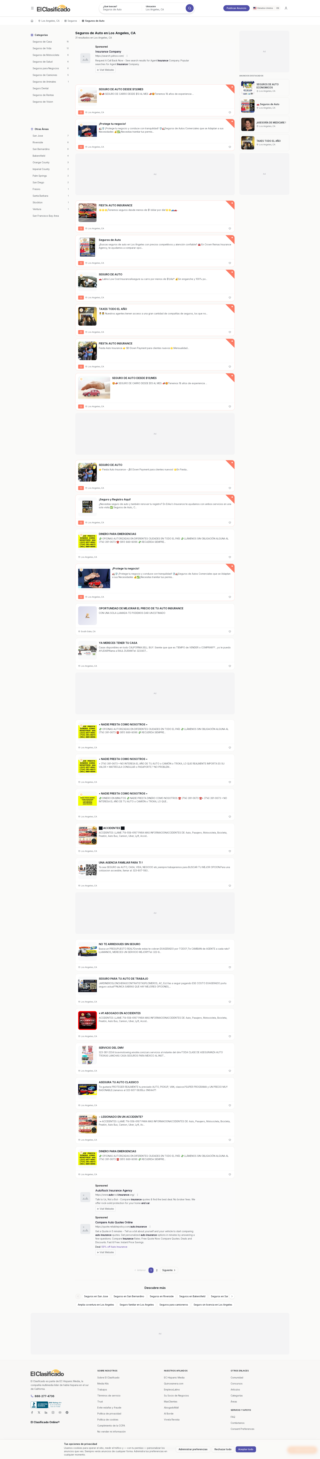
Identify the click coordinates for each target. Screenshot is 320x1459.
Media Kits (103, 1383)
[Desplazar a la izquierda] (78, 1296)
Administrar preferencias (193, 1449)
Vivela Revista (172, 1419)
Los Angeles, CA (51, 20)
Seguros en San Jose (96, 1296)
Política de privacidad (109, 1413)
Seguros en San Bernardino (129, 1296)
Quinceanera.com (173, 1383)
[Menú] (32, 8)
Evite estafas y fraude (109, 1407)
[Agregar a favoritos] (230, 112)
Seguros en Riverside (162, 1296)
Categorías (237, 1395)
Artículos (235, 1389)
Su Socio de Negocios (176, 1395)
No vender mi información (111, 1431)
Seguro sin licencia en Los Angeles (213, 1304)
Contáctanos (237, 1422)
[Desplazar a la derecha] (232, 1296)
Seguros (72, 20)
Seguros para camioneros (174, 1304)
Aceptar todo (245, 1449)
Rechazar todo (223, 1449)
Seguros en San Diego (223, 1296)
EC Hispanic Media (174, 1377)
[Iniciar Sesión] (286, 8)
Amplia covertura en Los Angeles (96, 1304)
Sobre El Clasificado (108, 1377)
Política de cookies (107, 1419)
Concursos (236, 1383)
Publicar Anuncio (236, 8)
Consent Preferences (242, 1428)
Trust (100, 1401)
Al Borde (169, 1413)
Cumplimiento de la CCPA (111, 1425)
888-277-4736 (44, 1396)
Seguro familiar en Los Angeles (137, 1304)
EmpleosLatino (172, 1389)
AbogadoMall (171, 1407)
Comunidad (237, 1377)
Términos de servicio (108, 1395)
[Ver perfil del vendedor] (81, 90)
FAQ (233, 1416)
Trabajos (102, 1389)
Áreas (234, 1401)
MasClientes (170, 1401)
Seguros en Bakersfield (192, 1296)
